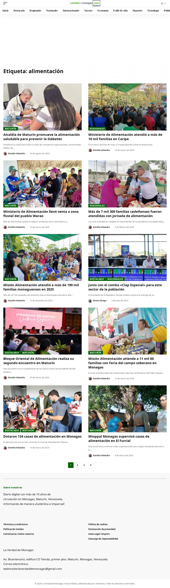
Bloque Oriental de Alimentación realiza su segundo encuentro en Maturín (38, 360)
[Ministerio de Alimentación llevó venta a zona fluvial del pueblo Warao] (42, 183)
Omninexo (100, 583)
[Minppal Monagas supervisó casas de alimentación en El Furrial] (127, 408)
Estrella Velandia (16, 153)
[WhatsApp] (33, 512)
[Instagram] (22, 512)
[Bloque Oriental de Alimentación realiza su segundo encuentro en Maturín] (42, 331)
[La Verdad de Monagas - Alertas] (85, 3)
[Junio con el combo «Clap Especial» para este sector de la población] (127, 257)
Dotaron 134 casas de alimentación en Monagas (42, 436)
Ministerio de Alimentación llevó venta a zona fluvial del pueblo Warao (41, 213)
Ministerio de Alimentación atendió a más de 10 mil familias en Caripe (125, 136)
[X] (11, 512)
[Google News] (16, 512)
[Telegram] (27, 512)
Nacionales (115, 279)
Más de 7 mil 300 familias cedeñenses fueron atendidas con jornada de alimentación (125, 213)
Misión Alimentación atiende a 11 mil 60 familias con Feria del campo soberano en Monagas (122, 362)
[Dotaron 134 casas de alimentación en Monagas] (42, 408)
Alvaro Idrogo (99, 300)
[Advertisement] (85, 39)
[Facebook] (5, 512)
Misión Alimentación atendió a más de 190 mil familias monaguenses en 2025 (41, 287)
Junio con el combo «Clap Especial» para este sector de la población (125, 287)
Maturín (10, 128)
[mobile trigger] (6, 3)
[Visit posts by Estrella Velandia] (5, 153)
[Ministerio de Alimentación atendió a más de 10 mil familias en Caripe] (127, 106)
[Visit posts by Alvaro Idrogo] (90, 301)
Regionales (97, 128)
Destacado (97, 279)
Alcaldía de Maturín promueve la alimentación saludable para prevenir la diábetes (41, 136)
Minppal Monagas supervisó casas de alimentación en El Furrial (118, 438)
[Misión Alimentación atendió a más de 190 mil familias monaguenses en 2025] (42, 257)
